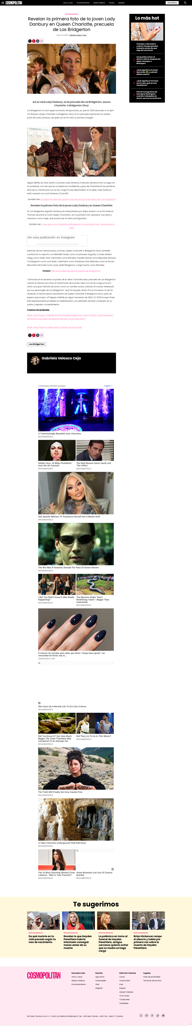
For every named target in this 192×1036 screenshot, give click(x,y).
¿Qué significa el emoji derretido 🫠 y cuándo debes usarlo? (147, 72)
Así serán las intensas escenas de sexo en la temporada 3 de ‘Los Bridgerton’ (78, 199)
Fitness (111, 3)
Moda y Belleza (99, 3)
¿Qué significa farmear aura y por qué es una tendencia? (147, 83)
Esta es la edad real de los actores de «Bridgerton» (76, 270)
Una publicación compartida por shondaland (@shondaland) (57, 244)
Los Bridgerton (36, 344)
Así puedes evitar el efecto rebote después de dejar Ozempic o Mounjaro (148, 60)
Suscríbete (172, 3)
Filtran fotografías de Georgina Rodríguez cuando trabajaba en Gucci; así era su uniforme (148, 95)
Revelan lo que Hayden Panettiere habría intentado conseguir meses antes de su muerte (78, 942)
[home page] (14, 2)
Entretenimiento (83, 3)
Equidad (121, 3)
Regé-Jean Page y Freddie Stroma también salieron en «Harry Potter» (62, 315)
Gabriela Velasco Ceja (77, 35)
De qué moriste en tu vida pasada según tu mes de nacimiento (42, 939)
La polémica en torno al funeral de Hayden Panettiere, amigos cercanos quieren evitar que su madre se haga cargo (113, 944)
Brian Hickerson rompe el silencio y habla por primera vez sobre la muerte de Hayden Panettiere (148, 942)
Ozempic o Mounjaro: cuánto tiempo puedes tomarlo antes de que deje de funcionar (147, 47)
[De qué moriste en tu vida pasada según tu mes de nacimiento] (43, 920)
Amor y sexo (68, 3)
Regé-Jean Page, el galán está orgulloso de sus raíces (54, 327)
